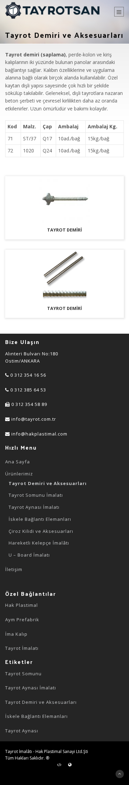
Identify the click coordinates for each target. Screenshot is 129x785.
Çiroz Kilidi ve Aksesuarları (41, 531)
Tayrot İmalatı (22, 648)
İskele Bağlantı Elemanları (40, 519)
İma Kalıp (16, 634)
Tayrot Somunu (23, 673)
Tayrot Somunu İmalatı (36, 495)
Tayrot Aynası (21, 731)
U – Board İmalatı (29, 555)
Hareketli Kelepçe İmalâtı (39, 543)
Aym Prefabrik (22, 619)
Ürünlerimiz (19, 474)
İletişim (13, 569)
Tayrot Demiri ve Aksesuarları (48, 483)
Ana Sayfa (17, 462)
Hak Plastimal (21, 605)
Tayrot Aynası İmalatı (34, 507)
